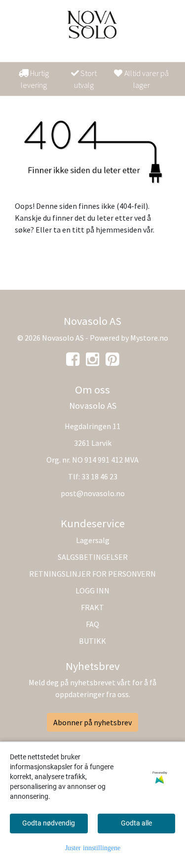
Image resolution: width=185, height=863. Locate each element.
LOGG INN (92, 590)
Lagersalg (93, 540)
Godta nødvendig (48, 823)
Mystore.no (149, 338)
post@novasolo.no (93, 493)
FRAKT (92, 607)
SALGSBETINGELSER (93, 557)
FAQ (92, 624)
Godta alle (136, 823)
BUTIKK (92, 641)
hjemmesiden (119, 230)
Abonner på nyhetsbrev (92, 722)
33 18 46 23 (99, 476)
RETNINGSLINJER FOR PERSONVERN (92, 574)
